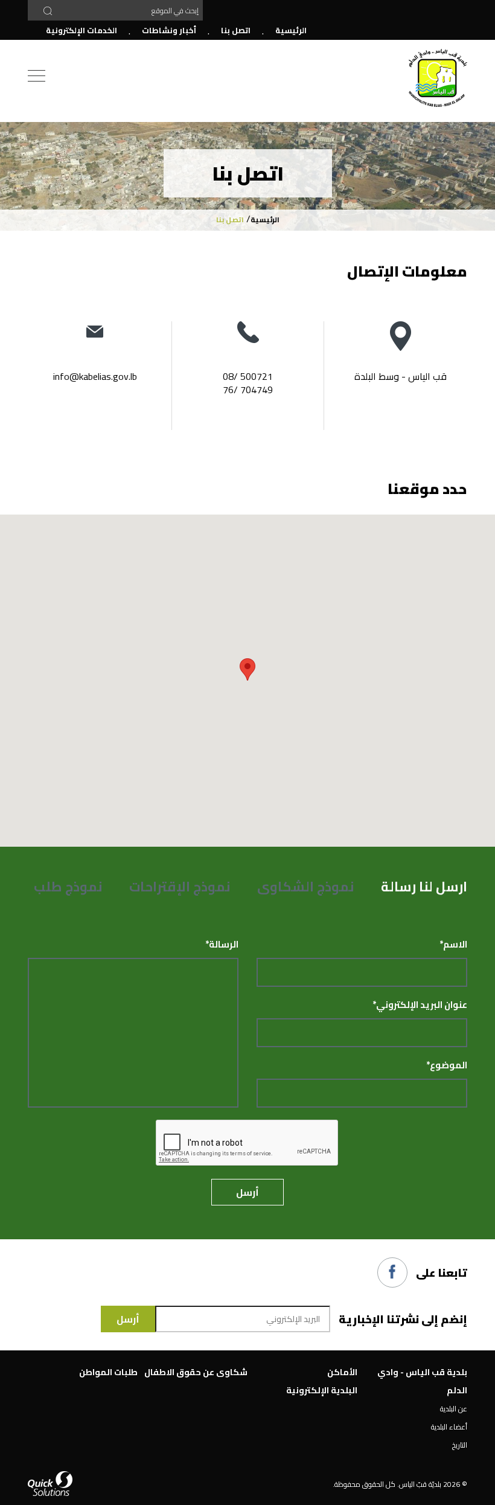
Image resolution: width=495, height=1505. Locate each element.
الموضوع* (446, 1065)
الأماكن (342, 1372)
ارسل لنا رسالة (424, 886)
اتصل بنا (236, 30)
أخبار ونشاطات (169, 30)
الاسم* (453, 945)
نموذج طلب (68, 886)
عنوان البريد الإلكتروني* (419, 1005)
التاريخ (459, 1445)
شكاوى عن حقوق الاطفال (196, 1372)
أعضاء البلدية (449, 1427)
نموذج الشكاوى (305, 886)
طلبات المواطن (108, 1372)
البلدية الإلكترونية (321, 1390)
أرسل (247, 1192)
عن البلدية (453, 1409)
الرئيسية (291, 30)
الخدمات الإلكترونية (81, 30)
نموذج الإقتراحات (180, 886)
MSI (438, 78)
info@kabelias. (83, 376)
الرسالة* (221, 945)
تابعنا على (441, 1273)
